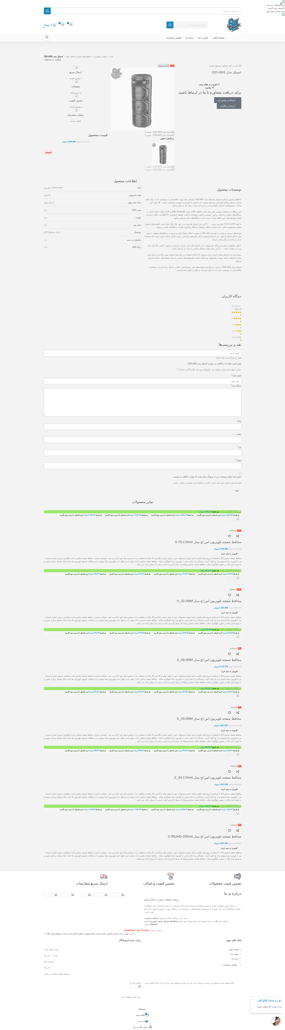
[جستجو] (170, 25)
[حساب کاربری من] (46, 38)
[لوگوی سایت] (233, 25)
